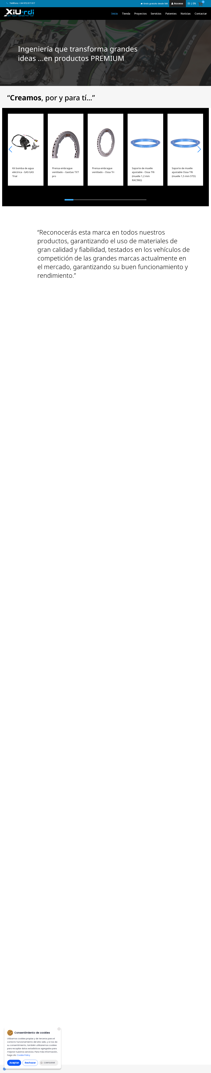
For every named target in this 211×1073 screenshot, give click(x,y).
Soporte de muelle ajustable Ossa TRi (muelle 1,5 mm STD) (184, 172)
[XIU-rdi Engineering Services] (19, 13)
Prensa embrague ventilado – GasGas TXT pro (65, 172)
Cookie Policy (23, 1055)
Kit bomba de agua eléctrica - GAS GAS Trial (23, 172)
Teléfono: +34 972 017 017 (22, 3)
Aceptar (14, 1062)
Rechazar (30, 1062)
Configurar (49, 1062)
